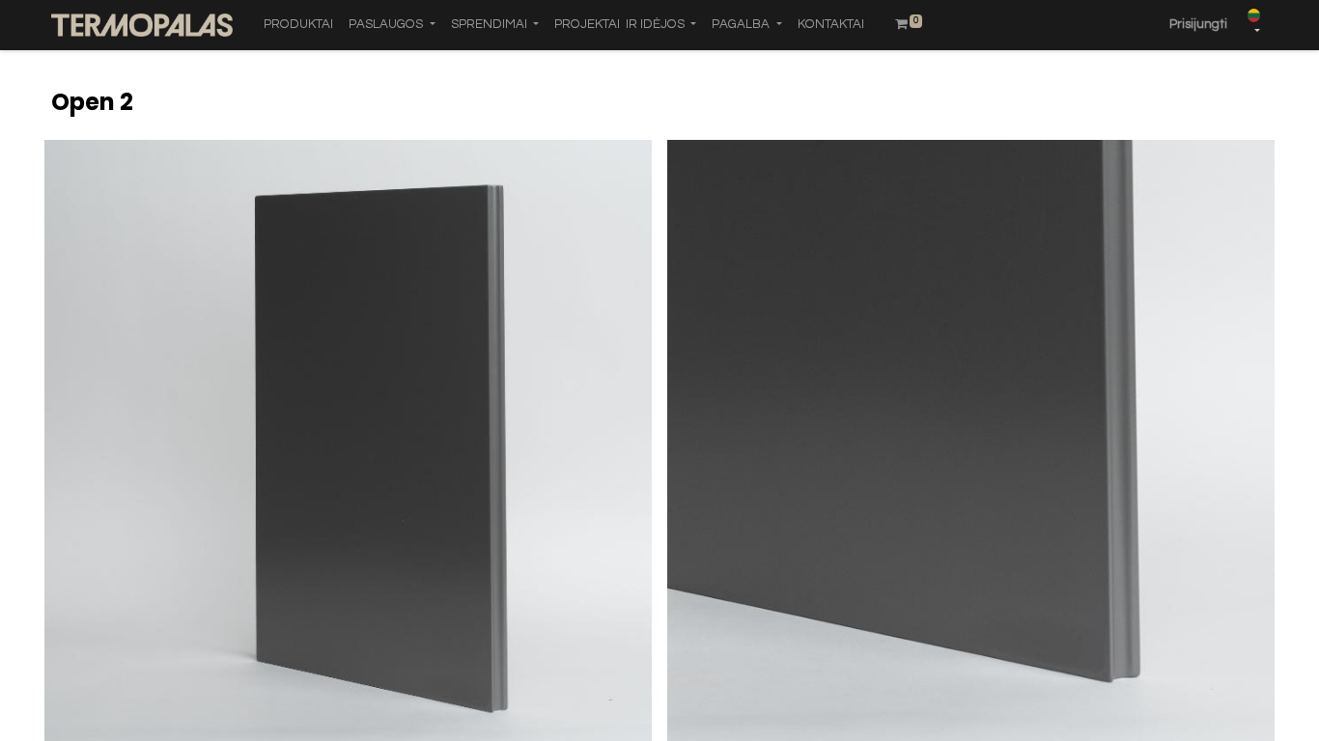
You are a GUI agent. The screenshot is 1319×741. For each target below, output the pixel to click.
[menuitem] (298, 25)
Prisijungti (1198, 24)
